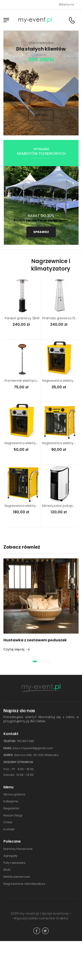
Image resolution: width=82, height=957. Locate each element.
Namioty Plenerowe (18, 849)
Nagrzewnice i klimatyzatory (24, 884)
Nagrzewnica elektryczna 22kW (29, 505)
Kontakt (9, 829)
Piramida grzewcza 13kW (61, 318)
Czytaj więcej (13, 649)
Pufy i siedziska (14, 863)
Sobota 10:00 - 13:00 (18, 775)
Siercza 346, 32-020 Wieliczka (36, 755)
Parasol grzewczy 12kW (22, 318)
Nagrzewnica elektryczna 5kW (28, 443)
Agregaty (10, 856)
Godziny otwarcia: (18, 762)
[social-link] (36, 930)
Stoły (6, 869)
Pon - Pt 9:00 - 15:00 (18, 769)
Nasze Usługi (12, 815)
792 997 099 (25, 741)
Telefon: (9, 741)
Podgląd (22, 309)
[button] (35, 661)
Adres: (8, 755)
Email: (7, 748)
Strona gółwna (14, 794)
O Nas (7, 822)
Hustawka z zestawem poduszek (35, 640)
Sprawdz (41, 232)
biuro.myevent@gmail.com (33, 748)
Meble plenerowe (16, 876)
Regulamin (11, 808)
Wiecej (41, 115)
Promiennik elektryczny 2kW (26, 380)
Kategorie (10, 801)
